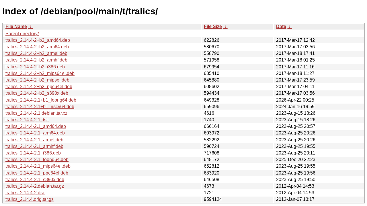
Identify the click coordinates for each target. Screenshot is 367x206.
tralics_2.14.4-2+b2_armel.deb (36, 53)
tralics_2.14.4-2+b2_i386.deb (35, 66)
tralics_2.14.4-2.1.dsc (27, 119)
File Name (16, 26)
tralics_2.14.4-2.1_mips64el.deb (38, 166)
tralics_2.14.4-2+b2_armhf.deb (36, 60)
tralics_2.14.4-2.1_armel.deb (34, 139)
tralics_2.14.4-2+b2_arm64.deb (37, 46)
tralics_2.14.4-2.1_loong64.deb (37, 159)
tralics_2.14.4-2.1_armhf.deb (34, 146)
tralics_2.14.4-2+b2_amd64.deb (37, 40)
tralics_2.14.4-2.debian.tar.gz (34, 186)
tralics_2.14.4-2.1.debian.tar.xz (36, 113)
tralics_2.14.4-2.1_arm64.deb (35, 132)
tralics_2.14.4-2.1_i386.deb (33, 152)
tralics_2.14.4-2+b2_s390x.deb (36, 93)
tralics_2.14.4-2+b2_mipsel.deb (37, 80)
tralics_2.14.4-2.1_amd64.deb (35, 126)
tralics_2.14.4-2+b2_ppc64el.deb (38, 86)
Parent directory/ (22, 33)
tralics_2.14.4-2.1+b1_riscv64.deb (39, 106)
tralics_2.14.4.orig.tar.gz (29, 199)
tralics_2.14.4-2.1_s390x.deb (34, 179)
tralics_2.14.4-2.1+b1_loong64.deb (40, 100)
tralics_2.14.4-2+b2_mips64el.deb (40, 73)
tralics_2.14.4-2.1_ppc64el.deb (36, 173)
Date (281, 26)
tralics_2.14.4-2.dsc (25, 192)
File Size (213, 26)
